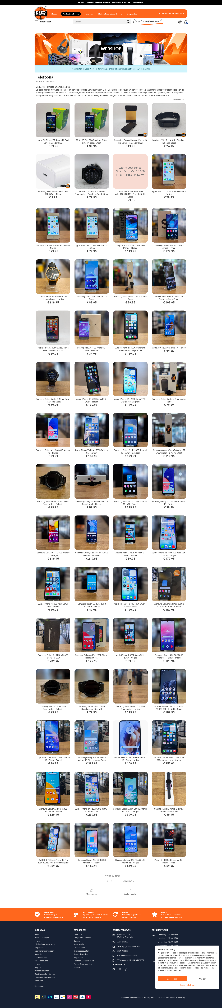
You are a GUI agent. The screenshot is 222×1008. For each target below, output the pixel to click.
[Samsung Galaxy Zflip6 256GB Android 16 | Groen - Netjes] (130, 789)
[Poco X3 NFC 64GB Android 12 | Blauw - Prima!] (169, 840)
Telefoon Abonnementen (84, 961)
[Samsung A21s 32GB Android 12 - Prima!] (92, 276)
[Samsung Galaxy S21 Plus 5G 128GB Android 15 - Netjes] (92, 532)
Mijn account (92, 894)
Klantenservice (41, 958)
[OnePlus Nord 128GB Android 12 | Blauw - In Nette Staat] (169, 276)
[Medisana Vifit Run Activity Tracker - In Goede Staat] (169, 120)
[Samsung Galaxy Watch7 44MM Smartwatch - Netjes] (130, 686)
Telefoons (50, 81)
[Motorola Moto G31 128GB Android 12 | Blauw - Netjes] (130, 737)
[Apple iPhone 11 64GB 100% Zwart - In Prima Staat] (130, 584)
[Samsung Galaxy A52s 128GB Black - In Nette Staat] (92, 635)
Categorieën (45, 22)
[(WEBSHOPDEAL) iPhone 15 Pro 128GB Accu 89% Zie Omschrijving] (53, 840)
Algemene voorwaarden (44, 951)
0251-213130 (122, 942)
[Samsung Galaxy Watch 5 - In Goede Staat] (130, 276)
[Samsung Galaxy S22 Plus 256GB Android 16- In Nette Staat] (169, 584)
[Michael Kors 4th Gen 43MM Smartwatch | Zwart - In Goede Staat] (92, 171)
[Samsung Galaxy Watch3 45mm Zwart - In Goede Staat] (53, 379)
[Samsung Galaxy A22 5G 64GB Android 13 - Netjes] (53, 430)
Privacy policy (150, 997)
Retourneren (40, 986)
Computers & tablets (82, 938)
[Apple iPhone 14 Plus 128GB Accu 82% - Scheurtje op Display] (169, 737)
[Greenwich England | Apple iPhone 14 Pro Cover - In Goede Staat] (130, 120)
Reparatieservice (81, 954)
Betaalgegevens (41, 961)
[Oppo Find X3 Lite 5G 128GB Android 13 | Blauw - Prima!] (53, 737)
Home (54, 14)
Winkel (39, 81)
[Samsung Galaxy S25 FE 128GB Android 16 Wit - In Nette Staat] (92, 737)
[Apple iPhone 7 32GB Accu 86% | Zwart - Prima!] (130, 532)
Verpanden (132, 14)
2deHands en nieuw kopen (110, 14)
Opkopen (77, 967)
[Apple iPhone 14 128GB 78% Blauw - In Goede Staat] (92, 789)
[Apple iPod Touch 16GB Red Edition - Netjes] (169, 171)
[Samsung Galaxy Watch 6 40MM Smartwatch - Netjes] (169, 789)
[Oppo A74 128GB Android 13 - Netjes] (169, 328)
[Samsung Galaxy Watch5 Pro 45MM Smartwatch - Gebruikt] (53, 481)
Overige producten (81, 951)
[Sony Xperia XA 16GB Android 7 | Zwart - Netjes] (92, 328)
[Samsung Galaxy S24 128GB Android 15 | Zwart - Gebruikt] (130, 430)
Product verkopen (71, 14)
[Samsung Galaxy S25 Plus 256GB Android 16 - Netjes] (130, 840)
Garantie (38, 954)
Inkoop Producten (42, 971)
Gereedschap (79, 948)
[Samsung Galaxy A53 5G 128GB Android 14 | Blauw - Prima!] (169, 635)
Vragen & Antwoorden (83, 964)
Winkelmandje (130, 894)
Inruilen (89, 14)
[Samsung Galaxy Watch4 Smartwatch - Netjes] (169, 379)
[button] (129, 881)
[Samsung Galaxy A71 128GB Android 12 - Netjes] (53, 532)
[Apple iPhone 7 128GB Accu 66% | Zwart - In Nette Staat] (53, 328)
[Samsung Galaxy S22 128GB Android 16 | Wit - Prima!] (130, 481)
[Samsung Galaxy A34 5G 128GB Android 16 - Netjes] (92, 840)
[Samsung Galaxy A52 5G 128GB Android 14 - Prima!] (53, 789)
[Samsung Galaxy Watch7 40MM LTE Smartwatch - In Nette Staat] (169, 430)
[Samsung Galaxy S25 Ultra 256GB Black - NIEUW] (53, 635)
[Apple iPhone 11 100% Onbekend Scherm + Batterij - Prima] (130, 328)
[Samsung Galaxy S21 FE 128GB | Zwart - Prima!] (169, 225)
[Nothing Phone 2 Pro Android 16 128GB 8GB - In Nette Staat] (169, 686)
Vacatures (39, 981)
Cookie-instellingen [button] (187, 985)
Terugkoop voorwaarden (45, 977)
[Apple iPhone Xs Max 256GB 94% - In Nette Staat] (92, 430)
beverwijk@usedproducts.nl (128, 946)
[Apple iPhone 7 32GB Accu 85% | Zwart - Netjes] (130, 635)
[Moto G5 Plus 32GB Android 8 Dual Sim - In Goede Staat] (53, 120)
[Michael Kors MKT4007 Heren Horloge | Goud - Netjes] (53, 276)
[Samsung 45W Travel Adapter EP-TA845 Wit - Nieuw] (53, 171)
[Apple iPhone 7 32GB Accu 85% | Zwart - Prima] (53, 584)
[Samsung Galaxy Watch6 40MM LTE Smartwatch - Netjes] (92, 481)
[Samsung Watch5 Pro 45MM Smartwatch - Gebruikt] (53, 686)
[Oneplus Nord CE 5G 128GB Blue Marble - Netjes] (130, 225)
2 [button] (111, 881)
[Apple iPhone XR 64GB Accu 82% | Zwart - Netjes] (92, 379)
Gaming (77, 941)
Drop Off (38, 967)
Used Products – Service (45, 974)
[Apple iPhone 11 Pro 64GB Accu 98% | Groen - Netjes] (169, 532)
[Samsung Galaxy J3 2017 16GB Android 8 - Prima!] (92, 584)
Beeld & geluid (79, 944)
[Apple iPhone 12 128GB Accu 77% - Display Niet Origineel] (130, 379)
